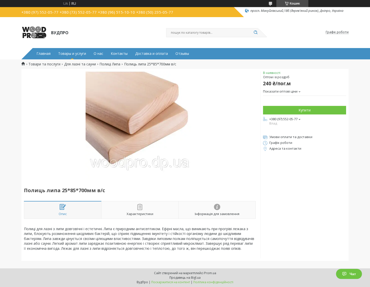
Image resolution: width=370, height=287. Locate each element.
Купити (305, 110)
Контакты (119, 53)
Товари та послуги (44, 64)
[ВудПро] (34, 32)
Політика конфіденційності (213, 282)
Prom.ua (210, 273)
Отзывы (182, 53)
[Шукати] (255, 32)
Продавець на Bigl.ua (185, 277)
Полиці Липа (109, 64)
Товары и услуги (72, 53)
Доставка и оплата (151, 53)
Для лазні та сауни (80, 64)
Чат (353, 274)
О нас (98, 53)
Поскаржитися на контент (170, 282)
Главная (43, 53)
